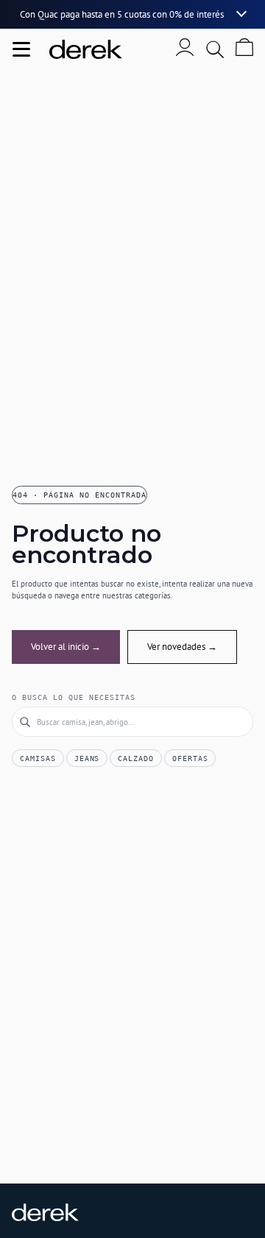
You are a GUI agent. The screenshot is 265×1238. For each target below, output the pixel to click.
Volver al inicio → (66, 646)
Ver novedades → (182, 646)
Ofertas (190, 758)
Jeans (87, 758)
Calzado (136, 758)
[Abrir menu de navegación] (21, 49)
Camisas (38, 758)
